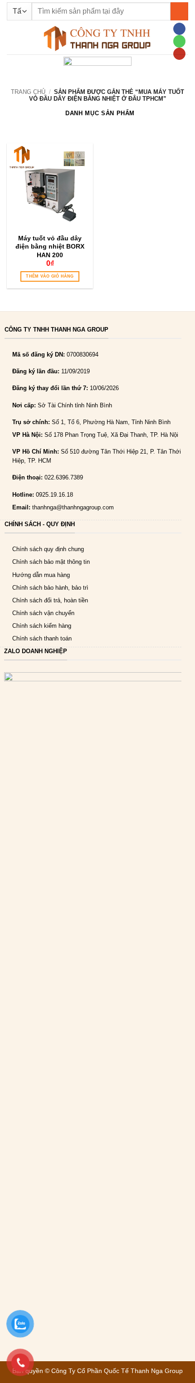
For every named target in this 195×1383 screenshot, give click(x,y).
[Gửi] (179, 11)
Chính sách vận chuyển (43, 613)
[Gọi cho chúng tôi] (179, 41)
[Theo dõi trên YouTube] (179, 54)
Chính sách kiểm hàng (41, 625)
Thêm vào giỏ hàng (49, 276)
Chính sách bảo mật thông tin (51, 561)
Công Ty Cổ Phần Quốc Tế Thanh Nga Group (117, 1370)
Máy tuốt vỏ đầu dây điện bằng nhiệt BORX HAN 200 (49, 246)
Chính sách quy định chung (48, 549)
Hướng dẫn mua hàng (41, 575)
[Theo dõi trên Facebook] (179, 29)
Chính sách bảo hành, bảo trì (50, 587)
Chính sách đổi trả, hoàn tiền (50, 600)
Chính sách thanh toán (42, 638)
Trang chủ (28, 91)
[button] (11, 38)
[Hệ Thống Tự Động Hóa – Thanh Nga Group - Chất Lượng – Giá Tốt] (97, 38)
